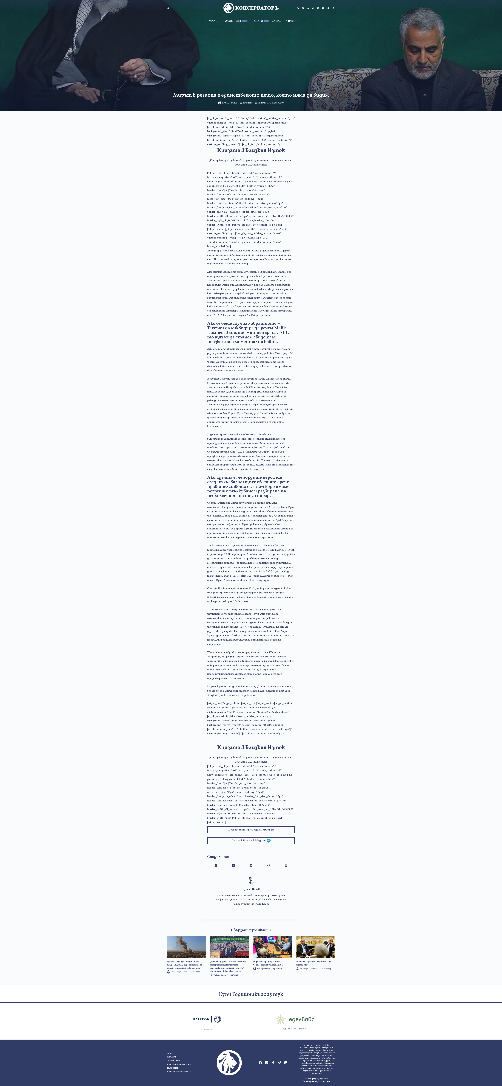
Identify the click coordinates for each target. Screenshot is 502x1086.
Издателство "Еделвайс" (295, 1028)
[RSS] (333, 8)
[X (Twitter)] (318, 8)
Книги (260, 21)
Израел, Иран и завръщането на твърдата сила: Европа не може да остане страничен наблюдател (184, 965)
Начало (211, 21)
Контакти (171, 1057)
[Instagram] (303, 8)
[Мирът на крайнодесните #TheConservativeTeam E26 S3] (272, 947)
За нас (276, 21)
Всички (290, 21)
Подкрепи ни (207, 1029)
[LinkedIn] (323, 8)
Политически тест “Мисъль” (179, 1072)
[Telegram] (308, 8)
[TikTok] (313, 8)
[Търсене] (168, 8)
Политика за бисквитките (179, 1065)
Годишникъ (235, 21)
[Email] (286, 865)
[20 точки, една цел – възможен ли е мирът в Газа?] (315, 947)
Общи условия (173, 1061)
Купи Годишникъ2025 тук (251, 994)
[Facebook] (298, 8)
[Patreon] (328, 8)
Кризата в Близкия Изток (271, 103)
